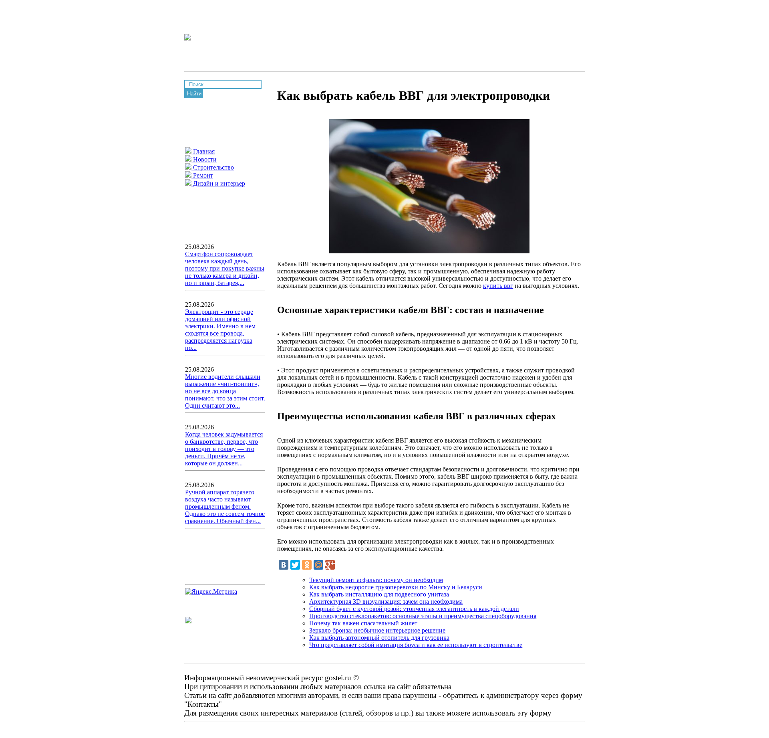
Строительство (212, 167)
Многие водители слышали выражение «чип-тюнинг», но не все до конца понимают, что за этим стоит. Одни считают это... (225, 391)
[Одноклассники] (307, 565)
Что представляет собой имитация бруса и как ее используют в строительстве (415, 644)
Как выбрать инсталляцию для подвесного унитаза (379, 594)
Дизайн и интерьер (218, 183)
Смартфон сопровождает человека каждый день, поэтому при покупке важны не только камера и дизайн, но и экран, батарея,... (224, 268)
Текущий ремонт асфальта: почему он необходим (376, 579)
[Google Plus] (330, 565)
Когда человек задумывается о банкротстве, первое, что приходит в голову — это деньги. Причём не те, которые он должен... (224, 449)
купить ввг (498, 285)
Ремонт (202, 175)
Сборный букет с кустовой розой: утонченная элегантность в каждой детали (414, 608)
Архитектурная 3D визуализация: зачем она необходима (386, 601)
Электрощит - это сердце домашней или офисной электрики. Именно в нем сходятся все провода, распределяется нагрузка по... (220, 329)
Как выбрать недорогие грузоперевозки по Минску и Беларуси (395, 587)
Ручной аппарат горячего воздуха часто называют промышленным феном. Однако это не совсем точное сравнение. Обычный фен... (225, 506)
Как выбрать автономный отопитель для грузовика (379, 637)
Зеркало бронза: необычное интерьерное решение (377, 630)
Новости (204, 159)
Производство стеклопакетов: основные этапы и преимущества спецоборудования (422, 616)
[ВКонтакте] (283, 565)
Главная (203, 151)
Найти (194, 94)
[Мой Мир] (318, 565)
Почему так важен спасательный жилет (363, 623)
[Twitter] (295, 565)
